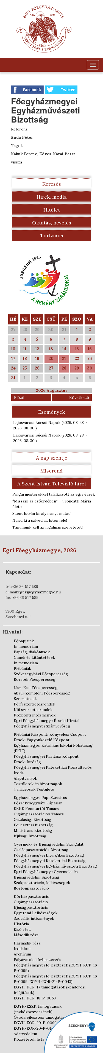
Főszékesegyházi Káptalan (38, 803)
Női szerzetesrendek (33, 709)
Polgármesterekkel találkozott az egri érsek (53, 494)
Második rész (26, 934)
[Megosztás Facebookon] (28, 89)
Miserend (51, 471)
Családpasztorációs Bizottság (41, 849)
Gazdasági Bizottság (32, 819)
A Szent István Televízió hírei (51, 483)
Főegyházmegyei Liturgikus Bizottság (49, 855)
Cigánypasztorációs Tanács (39, 814)
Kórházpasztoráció (31, 896)
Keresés (51, 184)
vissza (16, 162)
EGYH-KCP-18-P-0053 (35, 998)
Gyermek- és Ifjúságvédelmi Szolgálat (48, 844)
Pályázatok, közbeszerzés (37, 959)
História (21, 923)
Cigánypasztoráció (31, 901)
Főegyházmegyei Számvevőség (42, 726)
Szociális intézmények (34, 918)
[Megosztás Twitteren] (61, 89)
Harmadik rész (27, 943)
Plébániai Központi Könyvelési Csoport (50, 734)
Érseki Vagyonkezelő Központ (41, 739)
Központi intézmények (34, 715)
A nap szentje (51, 458)
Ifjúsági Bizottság (30, 835)
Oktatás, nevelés (51, 223)
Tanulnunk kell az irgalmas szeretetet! (47, 527)
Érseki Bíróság (27, 761)
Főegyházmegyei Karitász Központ (46, 756)
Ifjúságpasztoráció (31, 907)
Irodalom (22, 948)
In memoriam (26, 646)
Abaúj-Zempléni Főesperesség (42, 693)
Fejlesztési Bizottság (33, 825)
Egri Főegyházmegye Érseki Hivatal (46, 720)
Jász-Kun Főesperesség (36, 687)
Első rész (22, 929)
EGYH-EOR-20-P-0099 (35, 1022)
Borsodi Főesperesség (34, 679)
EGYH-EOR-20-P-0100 (35, 1028)
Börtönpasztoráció (31, 888)
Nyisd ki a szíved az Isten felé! (39, 520)
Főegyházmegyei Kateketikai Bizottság (50, 860)
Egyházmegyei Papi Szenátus (40, 797)
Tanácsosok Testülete (34, 789)
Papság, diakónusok (32, 651)
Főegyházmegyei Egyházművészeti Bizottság (55, 866)
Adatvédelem (25, 1033)
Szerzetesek (25, 698)
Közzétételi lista (29, 1039)
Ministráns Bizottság (33, 830)
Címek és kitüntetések (34, 657)
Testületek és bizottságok (38, 783)
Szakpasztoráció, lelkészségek (42, 882)
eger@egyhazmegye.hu (39, 592)
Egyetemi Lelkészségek (35, 912)
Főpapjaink (24, 640)
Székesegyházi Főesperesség (41, 673)
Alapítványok (25, 778)
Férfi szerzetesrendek (34, 704)
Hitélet (51, 210)
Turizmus (51, 235)
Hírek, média (52, 197)
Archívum (22, 954)
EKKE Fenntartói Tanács (36, 808)
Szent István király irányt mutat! (41, 513)
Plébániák (22, 668)
